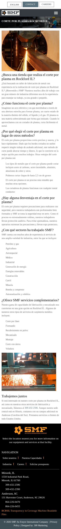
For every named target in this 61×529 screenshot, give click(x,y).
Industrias (7, 464)
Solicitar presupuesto (39, 464)
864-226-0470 (12, 502)
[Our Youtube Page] (27, 447)
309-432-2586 (31, 408)
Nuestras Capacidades (32, 458)
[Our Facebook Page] (33, 447)
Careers (46, 4)
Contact (30, 4)
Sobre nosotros (9, 458)
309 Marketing (40, 525)
